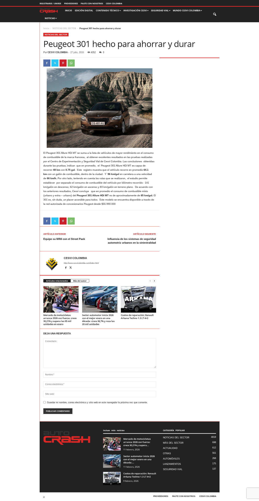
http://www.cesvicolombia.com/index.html (81, 263)
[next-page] (154, 281)
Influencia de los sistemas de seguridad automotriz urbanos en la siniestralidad (131, 240)
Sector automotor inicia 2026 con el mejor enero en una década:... (139, 459)
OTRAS (167, 453)
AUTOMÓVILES (171, 458)
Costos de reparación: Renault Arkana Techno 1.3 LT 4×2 (137, 317)
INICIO (68, 10)
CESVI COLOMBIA (114, 3)
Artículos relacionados (57, 280)
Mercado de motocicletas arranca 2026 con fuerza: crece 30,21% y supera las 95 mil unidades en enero (59, 320)
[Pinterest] (63, 63)
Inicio (46, 28)
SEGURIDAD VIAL (172, 469)
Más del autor (80, 280)
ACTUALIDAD (170, 448)
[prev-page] (150, 281)
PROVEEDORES (71, 3)
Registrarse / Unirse (50, 3)
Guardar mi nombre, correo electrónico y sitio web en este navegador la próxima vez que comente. (97, 402)
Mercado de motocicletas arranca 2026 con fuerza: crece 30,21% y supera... (137, 442)
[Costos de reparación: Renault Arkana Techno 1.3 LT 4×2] (138, 299)
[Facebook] (46, 63)
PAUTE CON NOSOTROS (92, 3)
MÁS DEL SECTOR (173, 443)
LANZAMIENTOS (172, 464)
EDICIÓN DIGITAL (84, 10)
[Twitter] (54, 63)
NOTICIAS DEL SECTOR (64, 28)
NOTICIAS (50, 18)
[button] (215, 14)
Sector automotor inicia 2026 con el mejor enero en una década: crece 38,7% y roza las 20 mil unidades (98, 320)
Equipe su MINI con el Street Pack (64, 238)
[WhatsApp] (71, 63)
